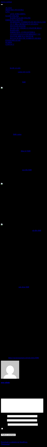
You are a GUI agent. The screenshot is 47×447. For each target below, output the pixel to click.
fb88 (24, 82)
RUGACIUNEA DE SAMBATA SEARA (25, 38)
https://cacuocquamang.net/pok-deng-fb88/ (23, 358)
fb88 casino (17, 134)
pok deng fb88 (24, 287)
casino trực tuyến (24, 72)
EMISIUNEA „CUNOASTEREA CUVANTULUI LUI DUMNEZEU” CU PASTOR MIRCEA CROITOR (25, 34)
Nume (4, 416)
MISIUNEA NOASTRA (14, 10)
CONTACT (9, 44)
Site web (4, 424)
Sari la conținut (6, 2)
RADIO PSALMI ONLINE (20, 18)
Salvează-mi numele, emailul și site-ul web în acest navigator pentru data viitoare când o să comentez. (20, 430)
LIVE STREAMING (18, 14)
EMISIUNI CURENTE (14, 20)
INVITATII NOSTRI (18, 26)
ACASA (8, 8)
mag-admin (5, 382)
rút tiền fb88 (36, 230)
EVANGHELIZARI (12, 40)
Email (4, 420)
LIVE (7, 12)
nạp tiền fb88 (27, 170)
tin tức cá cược (15, 68)
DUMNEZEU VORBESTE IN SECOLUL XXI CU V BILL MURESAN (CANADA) (28, 23)
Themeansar (5, 444)
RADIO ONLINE (12, 16)
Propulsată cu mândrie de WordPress (14, 442)
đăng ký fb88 (25, 151)
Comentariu (6, 397)
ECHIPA (8, 42)
